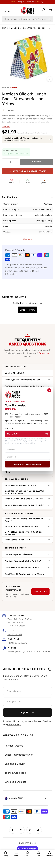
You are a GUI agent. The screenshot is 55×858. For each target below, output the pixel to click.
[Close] (49, 390)
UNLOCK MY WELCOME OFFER (27, 464)
